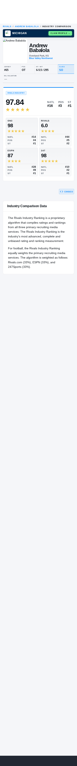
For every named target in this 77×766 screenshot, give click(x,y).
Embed (68, 192)
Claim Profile (60, 33)
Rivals (7, 26)
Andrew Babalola (27, 26)
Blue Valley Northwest (41, 58)
